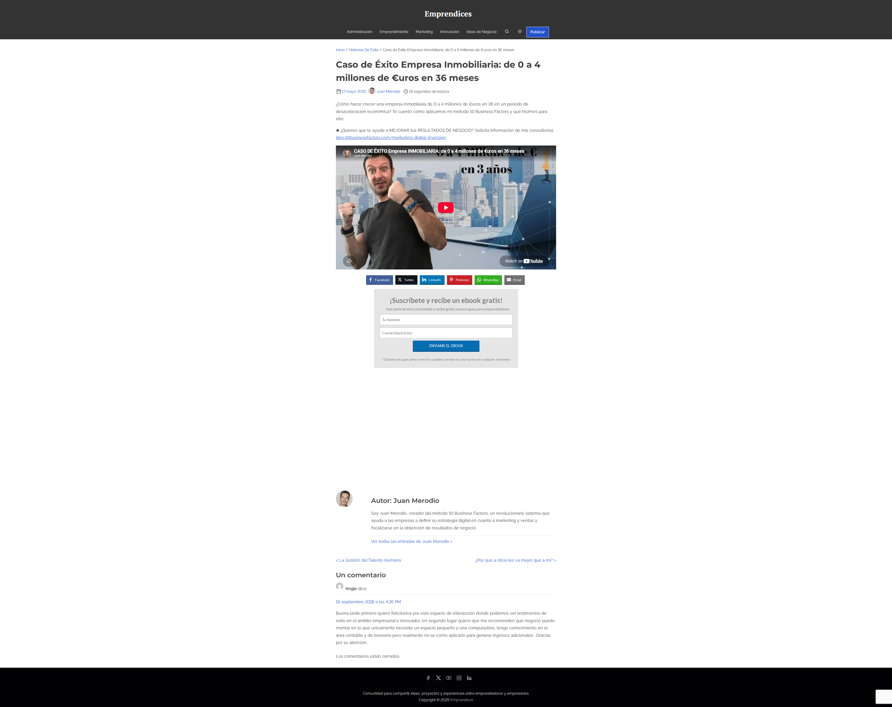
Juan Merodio (388, 91)
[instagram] (459, 679)
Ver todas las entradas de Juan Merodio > (412, 541)
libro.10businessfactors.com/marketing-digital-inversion (391, 137)
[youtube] (448, 679)
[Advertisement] (446, 428)
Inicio (340, 50)
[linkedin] (469, 679)
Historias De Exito (364, 50)
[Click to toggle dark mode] (519, 32)
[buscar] (506, 32)
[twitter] (438, 679)
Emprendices (461, 700)
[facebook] (428, 679)
